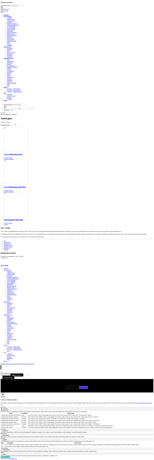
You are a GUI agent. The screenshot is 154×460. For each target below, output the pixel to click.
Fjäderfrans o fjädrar (12, 323)
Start (5, 241)
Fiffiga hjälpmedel (11, 339)
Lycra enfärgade (11, 280)
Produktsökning (5, 5)
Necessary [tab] (3, 407)
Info (5, 352)
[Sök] (2, 7)
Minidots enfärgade (12, 289)
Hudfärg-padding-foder (13, 278)
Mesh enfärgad (11, 283)
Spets (8, 296)
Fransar (9, 325)
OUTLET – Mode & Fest (13, 346)
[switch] (1, 430)
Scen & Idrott (7, 242)
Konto (5, 361)
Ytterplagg (9, 312)
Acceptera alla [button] (83, 387)
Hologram (9, 276)
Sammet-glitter (10, 293)
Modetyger (10, 303)
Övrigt (8, 331)
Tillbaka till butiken (17, 375)
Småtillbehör (10, 333)
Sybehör (9, 338)
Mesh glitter (10, 284)
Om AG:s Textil (8, 246)
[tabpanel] (77, 419)
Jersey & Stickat (11, 307)
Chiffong (9, 271)
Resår (8, 332)
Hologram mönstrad (12, 277)
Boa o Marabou (11, 322)
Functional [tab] (3, 429)
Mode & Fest (7, 244)
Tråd (8, 341)
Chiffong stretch (11, 274)
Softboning (10, 336)
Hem (2, 114)
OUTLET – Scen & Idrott (13, 348)
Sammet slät (10, 291)
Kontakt (6, 249)
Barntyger (9, 310)
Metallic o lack (11, 287)
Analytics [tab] (3, 438)
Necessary (5, 408)
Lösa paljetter (10, 328)
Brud (8, 306)
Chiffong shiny (11, 273)
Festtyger (9, 304)
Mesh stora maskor (12, 286)
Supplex (9, 297)
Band (8, 316)
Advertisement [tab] (4, 448)
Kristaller (9, 326)
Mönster (9, 329)
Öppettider (9, 354)
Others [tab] (2, 452)
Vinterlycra (10, 299)
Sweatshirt (9, 309)
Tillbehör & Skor (8, 245)
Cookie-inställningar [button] (72, 387)
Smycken (9, 335)
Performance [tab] (4, 433)
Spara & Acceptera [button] (5, 457)
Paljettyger (9, 290)
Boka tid (6, 268)
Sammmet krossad (11, 294)
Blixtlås (9, 320)
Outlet (5, 345)
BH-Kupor (10, 319)
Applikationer (10, 317)
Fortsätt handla (8, 377)
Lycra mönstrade (11, 281)
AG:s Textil (4, 265)
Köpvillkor (6, 248)
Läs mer (6, 224)
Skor (8, 342)
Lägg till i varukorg (9, 159)
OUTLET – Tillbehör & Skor (14, 349)
